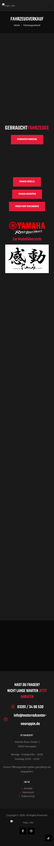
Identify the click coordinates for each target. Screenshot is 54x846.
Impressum (28, 792)
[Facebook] (23, 831)
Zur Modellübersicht (27, 239)
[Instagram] (31, 831)
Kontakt (28, 788)
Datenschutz (28, 796)
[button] (27, 139)
